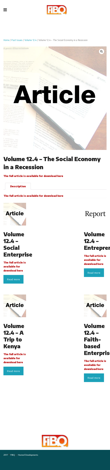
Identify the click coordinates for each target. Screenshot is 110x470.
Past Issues (16, 40)
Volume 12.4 (30, 40)
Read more (13, 279)
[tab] (18, 186)
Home (6, 40)
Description (18, 186)
